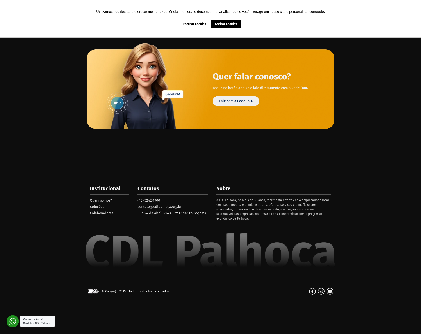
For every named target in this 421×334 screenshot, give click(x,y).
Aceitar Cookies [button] (226, 24)
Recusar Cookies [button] (194, 24)
